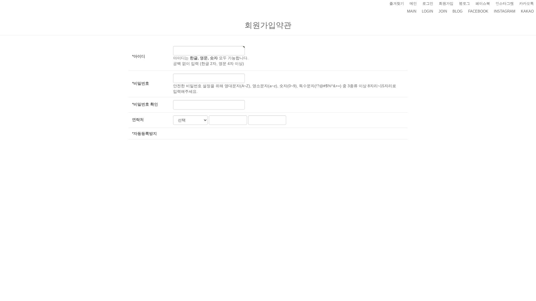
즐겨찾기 (396, 4)
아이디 (138, 56)
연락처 (138, 119)
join (443, 11)
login (427, 11)
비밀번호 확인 (145, 104)
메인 (413, 4)
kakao (527, 11)
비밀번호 (140, 83)
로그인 (427, 4)
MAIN (411, 11)
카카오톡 (526, 4)
